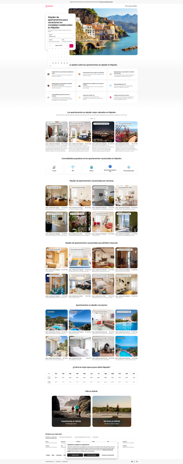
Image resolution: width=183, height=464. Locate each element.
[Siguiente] (94, 118)
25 (53, 63)
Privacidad (58, 461)
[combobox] (60, 36)
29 (64, 63)
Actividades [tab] (95, 437)
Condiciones (65, 461)
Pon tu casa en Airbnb (131, 6)
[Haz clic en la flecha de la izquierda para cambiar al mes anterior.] (50, 45)
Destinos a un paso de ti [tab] (51, 437)
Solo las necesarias (91, 455)
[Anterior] (88, 118)
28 (61, 63)
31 (50, 66)
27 (58, 63)
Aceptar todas (75, 455)
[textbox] (54, 41)
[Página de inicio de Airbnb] (49, 6)
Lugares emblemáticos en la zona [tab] (82, 437)
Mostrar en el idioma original (106, 2)
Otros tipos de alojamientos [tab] (65, 437)
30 (67, 63)
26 (55, 63)
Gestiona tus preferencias (108, 455)
